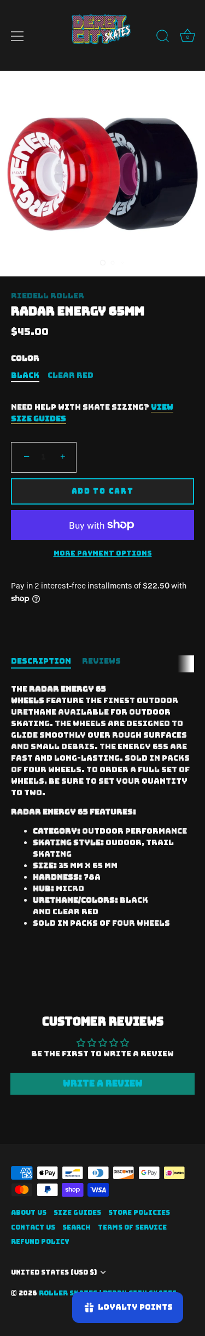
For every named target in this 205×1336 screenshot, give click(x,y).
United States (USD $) (54, 1273)
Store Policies (139, 1212)
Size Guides (77, 1212)
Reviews (101, 661)
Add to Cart (103, 491)
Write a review (103, 1083)
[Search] (163, 38)
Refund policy (40, 1241)
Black (25, 375)
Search (76, 1227)
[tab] (46, 661)
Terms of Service (132, 1227)
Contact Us (33, 1227)
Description (41, 661)
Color (25, 358)
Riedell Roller (47, 296)
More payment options (103, 553)
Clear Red (70, 375)
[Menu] (17, 36)
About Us (28, 1212)
